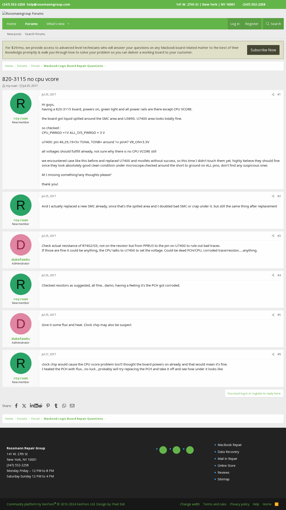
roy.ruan (11, 86)
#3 (279, 236)
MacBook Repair (230, 445)
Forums (31, 23)
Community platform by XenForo (51, 504)
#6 (279, 354)
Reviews (223, 472)
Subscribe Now (263, 49)
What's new (56, 23)
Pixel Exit (118, 504)
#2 (279, 196)
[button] (68, 23)
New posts (14, 34)
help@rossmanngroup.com (48, 4)
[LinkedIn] (32, 405)
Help (256, 504)
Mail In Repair (227, 458)
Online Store (227, 465)
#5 (279, 315)
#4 (279, 275)
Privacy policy (239, 504)
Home (11, 23)
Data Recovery (228, 452)
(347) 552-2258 (254, 4)
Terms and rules (215, 504)
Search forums (35, 34)
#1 (279, 94)
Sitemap (223, 479)
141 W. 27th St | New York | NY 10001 (205, 4)
